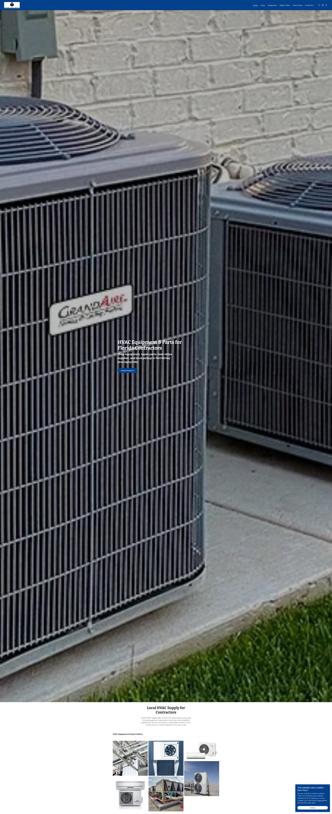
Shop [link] (263, 5)
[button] (310, 5)
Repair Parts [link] (285, 5)
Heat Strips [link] (297, 5)
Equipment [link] (272, 5)
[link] (12, 5)
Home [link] (255, 5)
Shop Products (127, 370)
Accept (312, 808)
